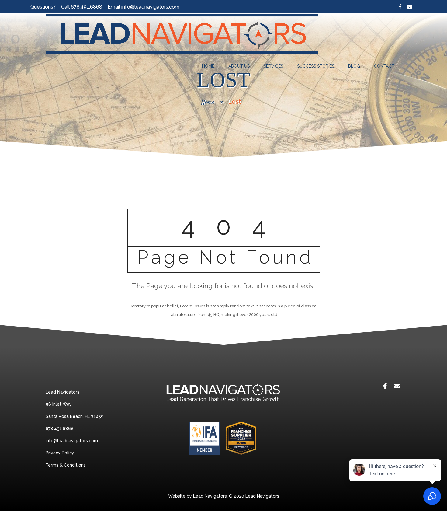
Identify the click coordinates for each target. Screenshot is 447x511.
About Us (239, 66)
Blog (354, 66)
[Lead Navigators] (182, 34)
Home (208, 66)
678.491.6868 (86, 7)
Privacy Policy (60, 452)
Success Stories (315, 66)
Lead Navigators (262, 496)
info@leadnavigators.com (150, 7)
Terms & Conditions (66, 465)
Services (273, 66)
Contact (384, 66)
